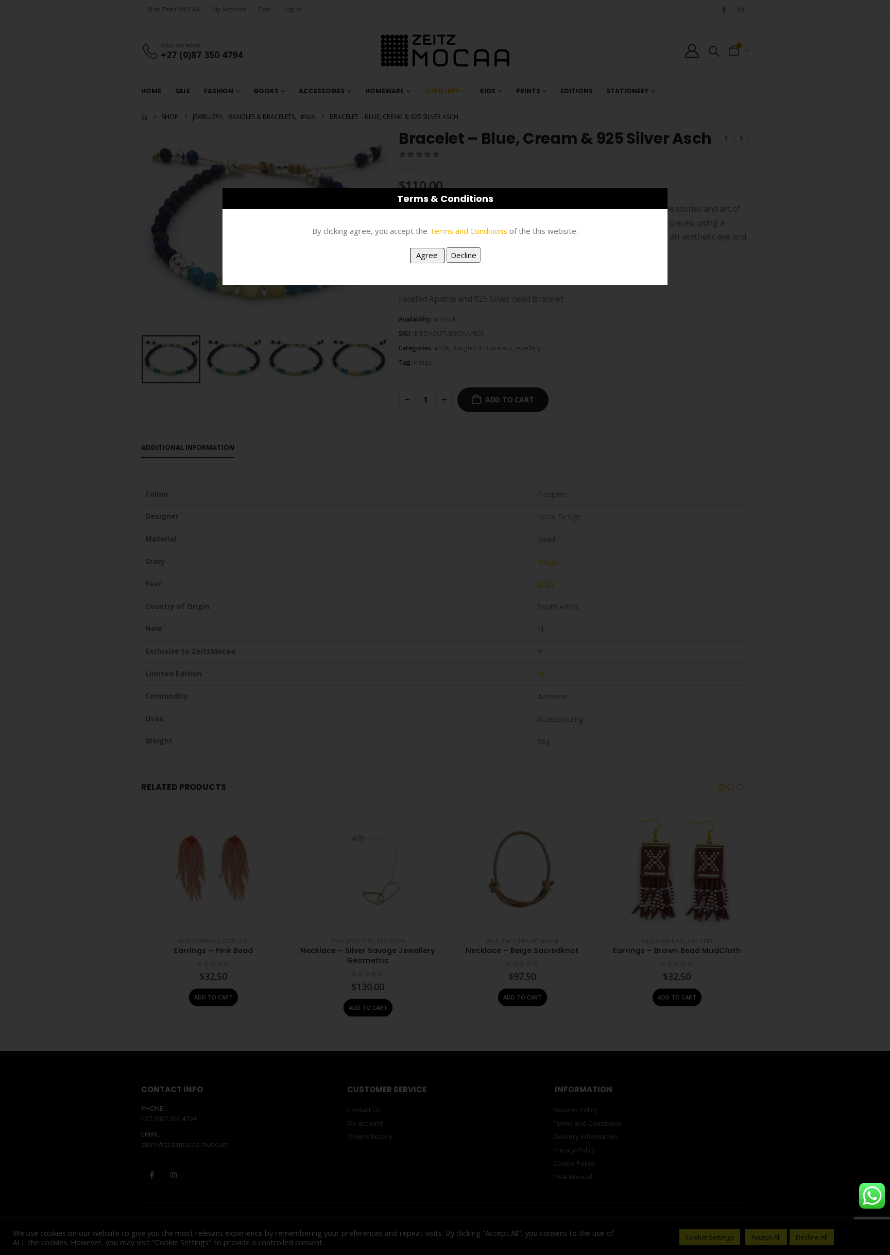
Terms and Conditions (468, 231)
